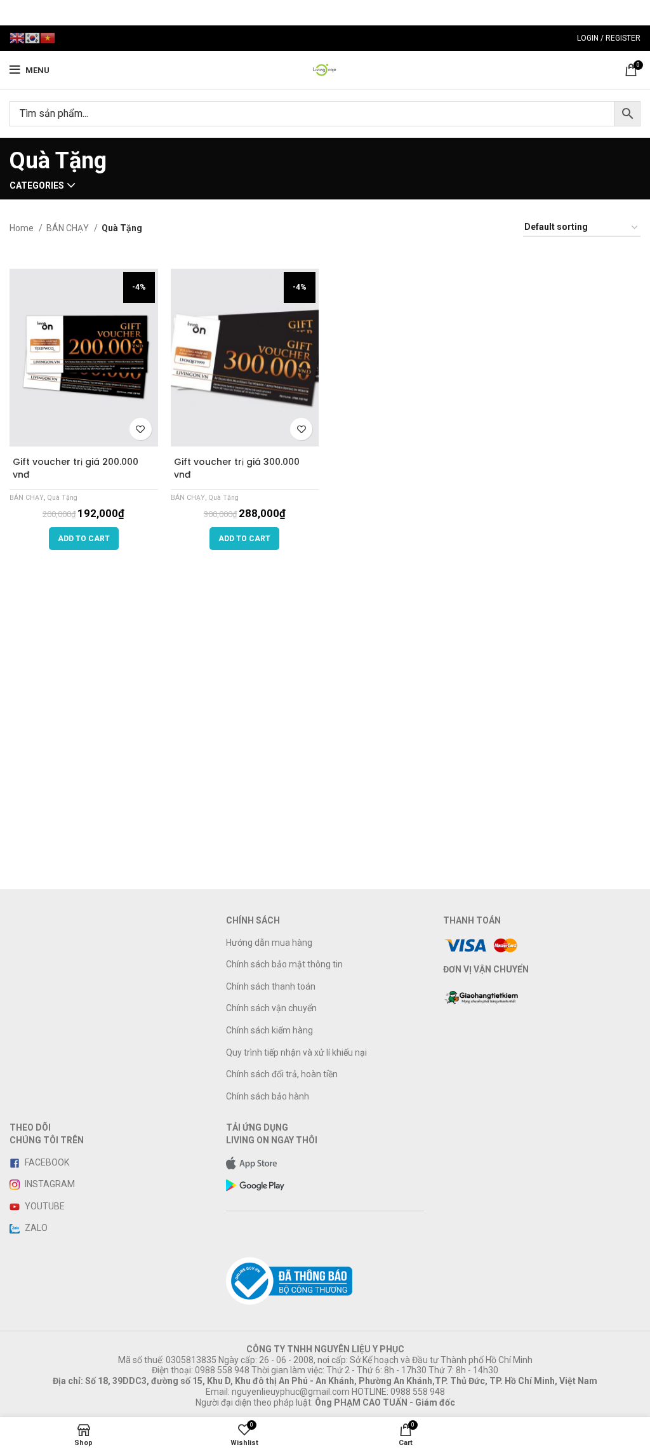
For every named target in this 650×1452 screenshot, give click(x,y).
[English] (17, 37)
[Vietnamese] (47, 37)
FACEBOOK (46, 1162)
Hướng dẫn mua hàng (269, 943)
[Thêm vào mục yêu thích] (140, 429)
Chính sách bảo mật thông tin (284, 964)
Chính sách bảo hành (267, 1096)
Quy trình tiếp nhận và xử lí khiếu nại (296, 1052)
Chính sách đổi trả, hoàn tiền (282, 1074)
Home (23, 228)
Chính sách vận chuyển (271, 1008)
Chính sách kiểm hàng (269, 1030)
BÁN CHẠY (68, 228)
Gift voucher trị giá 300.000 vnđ (237, 468)
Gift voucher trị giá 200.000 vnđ (75, 468)
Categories (37, 185)
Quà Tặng (62, 498)
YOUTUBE (44, 1206)
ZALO (35, 1228)
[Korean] (32, 37)
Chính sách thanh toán (270, 986)
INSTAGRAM (49, 1184)
